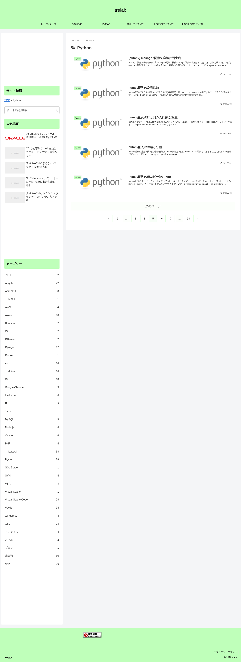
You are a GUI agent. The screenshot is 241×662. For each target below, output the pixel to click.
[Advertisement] (32, 59)
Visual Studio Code (32, 499)
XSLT (32, 523)
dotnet (33, 371)
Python (32, 459)
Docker (32, 355)
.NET (32, 275)
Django (32, 347)
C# (32, 331)
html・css (32, 395)
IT (32, 403)
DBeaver (32, 339)
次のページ (153, 206)
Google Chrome (32, 387)
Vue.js (32, 507)
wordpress (32, 515)
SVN (32, 475)
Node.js (32, 427)
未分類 (32, 555)
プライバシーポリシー (225, 651)
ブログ (32, 547)
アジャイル (32, 531)
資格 (32, 563)
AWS (32, 307)
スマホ (32, 539)
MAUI (33, 299)
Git (32, 379)
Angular (32, 283)
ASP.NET (32, 291)
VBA (32, 483)
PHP (32, 443)
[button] (56, 110)
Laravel (33, 451)
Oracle (32, 435)
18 (188, 218)
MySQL (32, 419)
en (32, 363)
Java (32, 411)
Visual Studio (32, 491)
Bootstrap (32, 323)
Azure (32, 315)
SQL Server (32, 467)
